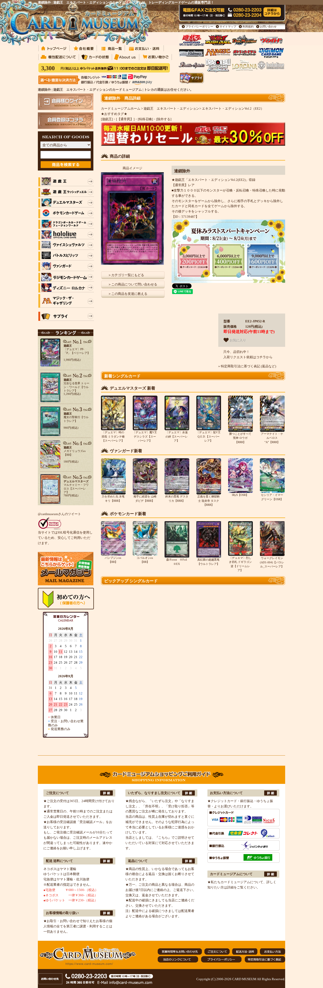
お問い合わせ (268, 26)
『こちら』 (163, 837)
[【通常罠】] (125, 119)
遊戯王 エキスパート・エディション (171, 108)
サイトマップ (228, 26)
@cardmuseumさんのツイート (59, 514)
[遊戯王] (107, 119)
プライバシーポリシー (199, 26)
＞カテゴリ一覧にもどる (126, 275)
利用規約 (248, 26)
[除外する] (163, 119)
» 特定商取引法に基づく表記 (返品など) (247, 366)
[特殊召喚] (145, 119)
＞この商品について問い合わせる (132, 284)
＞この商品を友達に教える (127, 294)
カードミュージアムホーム (120, 108)
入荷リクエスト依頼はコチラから (248, 357)
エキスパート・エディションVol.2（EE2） (233, 108)
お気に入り (237, 340)
